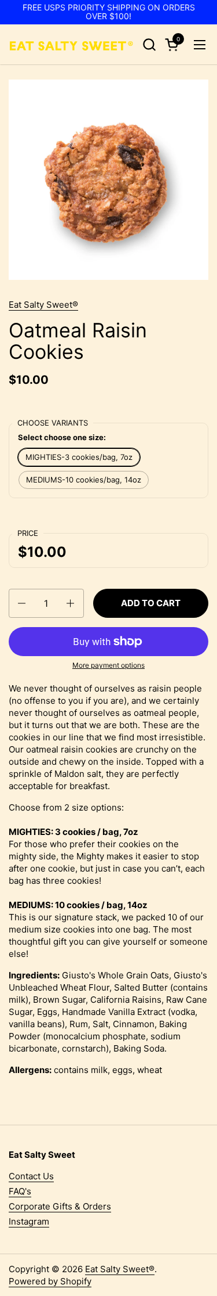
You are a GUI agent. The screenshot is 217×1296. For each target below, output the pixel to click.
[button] (149, 44)
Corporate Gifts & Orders (60, 1206)
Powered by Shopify (50, 1281)
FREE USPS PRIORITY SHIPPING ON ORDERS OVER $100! (109, 12)
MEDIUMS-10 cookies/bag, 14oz (83, 479)
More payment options (108, 665)
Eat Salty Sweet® (43, 304)
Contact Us (31, 1176)
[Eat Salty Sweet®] (71, 44)
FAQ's (20, 1191)
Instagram (29, 1221)
